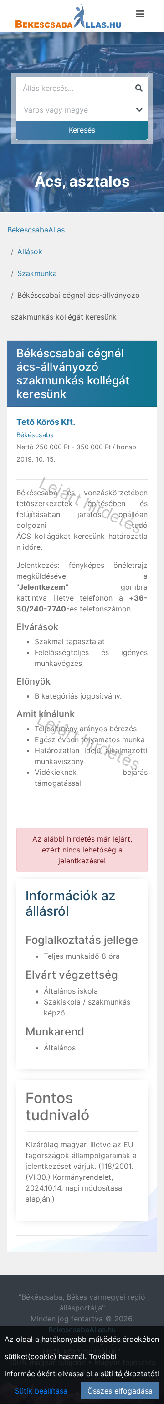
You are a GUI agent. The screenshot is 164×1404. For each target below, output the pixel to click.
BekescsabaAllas (36, 229)
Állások (29, 251)
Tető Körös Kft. (45, 422)
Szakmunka (37, 273)
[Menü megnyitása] (140, 14)
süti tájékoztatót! (130, 1373)
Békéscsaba (35, 434)
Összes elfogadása (120, 1390)
